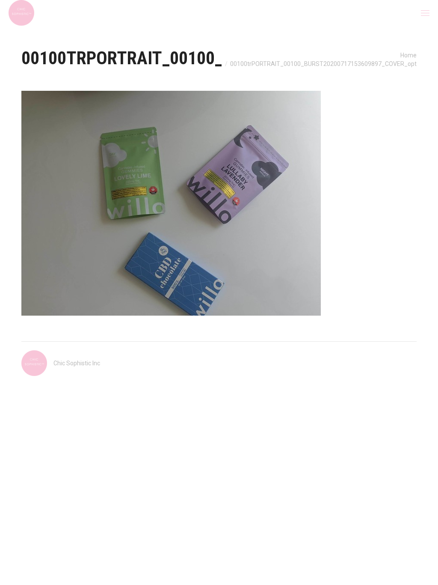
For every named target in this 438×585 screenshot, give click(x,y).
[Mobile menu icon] (425, 13)
